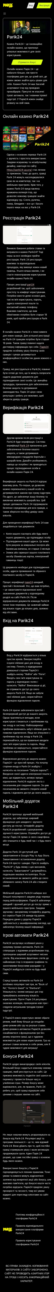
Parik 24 (24, 445)
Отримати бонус (27, 62)
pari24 (30, 284)
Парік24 (44, 346)
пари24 (29, 582)
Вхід (31, 5)
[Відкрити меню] (4, 13)
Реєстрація (44, 5)
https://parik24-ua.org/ (19, 169)
